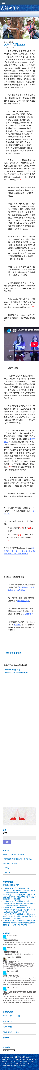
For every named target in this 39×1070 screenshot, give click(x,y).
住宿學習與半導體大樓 (10, 940)
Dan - (12, 971)
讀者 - (12, 935)
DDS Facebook (8, 1021)
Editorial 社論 (8, 42)
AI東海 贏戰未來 (8, 1027)
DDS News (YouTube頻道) (11, 1016)
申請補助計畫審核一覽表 (11, 885)
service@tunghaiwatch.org (15, 1066)
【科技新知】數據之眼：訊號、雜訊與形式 (17, 859)
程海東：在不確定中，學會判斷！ (14, 854)
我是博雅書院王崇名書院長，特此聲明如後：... (18, 954)
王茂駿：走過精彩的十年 (11, 962)
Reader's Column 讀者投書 (15, 672)
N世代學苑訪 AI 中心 (10, 863)
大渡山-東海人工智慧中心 (11, 1032)
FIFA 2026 (6, 872)
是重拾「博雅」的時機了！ (12, 976)
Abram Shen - (15, 957)
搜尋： (5, 833)
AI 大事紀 (6, 868)
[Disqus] (19, 712)
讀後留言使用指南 (13, 653)
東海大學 (6, 1038)
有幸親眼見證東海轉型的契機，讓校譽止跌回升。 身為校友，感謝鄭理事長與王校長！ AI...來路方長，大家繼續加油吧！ (19, 966)
